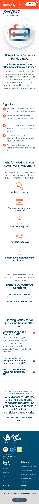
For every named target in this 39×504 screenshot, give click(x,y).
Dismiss (19, 500)
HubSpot (6, 468)
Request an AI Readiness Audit (19, 418)
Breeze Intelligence (19, 295)
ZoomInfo (6, 481)
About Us (24, 489)
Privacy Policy (28, 496)
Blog (4, 489)
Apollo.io (6, 472)
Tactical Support (26, 470)
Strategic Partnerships (28, 466)
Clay (4, 477)
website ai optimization (19, 301)
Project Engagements (28, 474)
